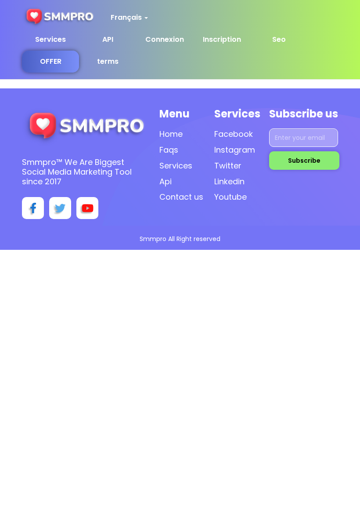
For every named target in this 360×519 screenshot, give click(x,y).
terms (108, 61)
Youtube (230, 196)
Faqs (168, 149)
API (107, 39)
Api (165, 181)
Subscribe (304, 160)
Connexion (164, 39)
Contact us (181, 196)
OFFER (50, 61)
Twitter (227, 165)
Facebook (233, 133)
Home (171, 133)
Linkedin (229, 181)
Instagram (234, 149)
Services (50, 39)
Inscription (222, 39)
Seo (279, 39)
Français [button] (127, 17)
